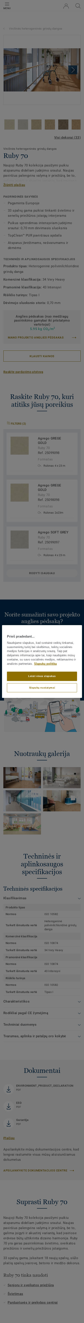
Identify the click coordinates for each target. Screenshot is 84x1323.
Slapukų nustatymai (42, 687)
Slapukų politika (45, 663)
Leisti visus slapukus (42, 676)
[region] (42, 661)
